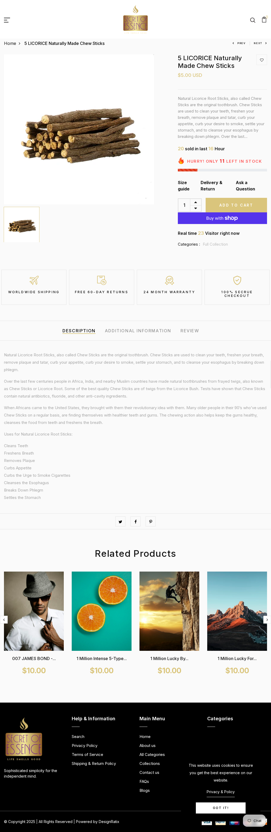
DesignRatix (109, 821)
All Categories (152, 754)
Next (258, 43)
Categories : (189, 244)
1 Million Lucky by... (169, 658)
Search (78, 736)
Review (189, 330)
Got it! (221, 808)
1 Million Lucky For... (237, 658)
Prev (241, 43)
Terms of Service (87, 754)
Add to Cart (236, 205)
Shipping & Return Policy (94, 763)
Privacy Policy (84, 745)
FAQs (144, 781)
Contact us (149, 772)
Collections (149, 763)
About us (147, 745)
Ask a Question (245, 185)
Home (10, 43)
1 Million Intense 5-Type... (101, 658)
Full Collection (215, 244)
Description (79, 330)
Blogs (144, 790)
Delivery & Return (211, 185)
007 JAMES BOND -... (34, 658)
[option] (79, 129)
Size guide (183, 185)
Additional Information (138, 330)
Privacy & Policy (221, 791)
